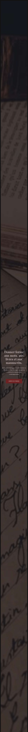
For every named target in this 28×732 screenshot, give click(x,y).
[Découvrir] (14, 381)
